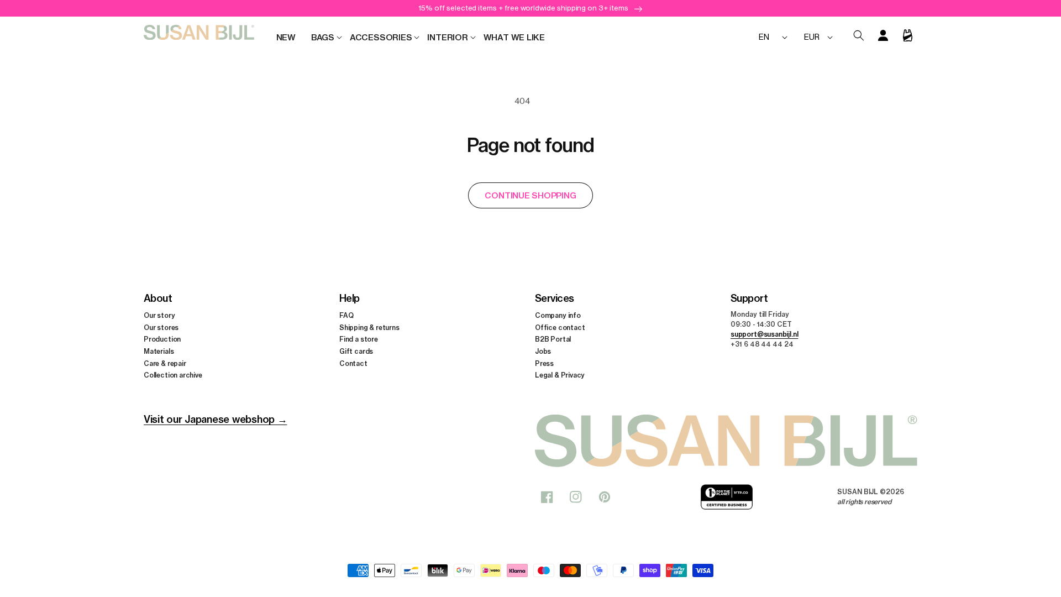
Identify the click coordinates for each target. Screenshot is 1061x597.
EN (764, 36)
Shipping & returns (369, 327)
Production (162, 339)
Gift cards (356, 351)
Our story (159, 315)
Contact (353, 363)
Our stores (161, 327)
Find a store (358, 339)
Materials (159, 351)
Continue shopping (530, 195)
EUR (811, 36)
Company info (558, 315)
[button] (322, 37)
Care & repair (165, 363)
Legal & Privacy (560, 375)
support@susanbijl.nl (764, 334)
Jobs (543, 351)
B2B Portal (553, 339)
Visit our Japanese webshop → (215, 419)
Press (544, 363)
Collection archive (173, 375)
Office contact (560, 327)
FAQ (346, 315)
